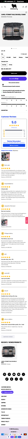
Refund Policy (5, 415)
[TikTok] (6, 379)
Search (3, 399)
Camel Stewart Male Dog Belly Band (9, 362)
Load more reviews (8, 336)
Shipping (3, 402)
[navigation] (11, 48)
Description (4, 110)
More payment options (14, 82)
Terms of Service (5, 418)
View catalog (2, 7)
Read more (20, 1)
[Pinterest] (9, 374)
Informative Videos (6, 409)
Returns (3, 405)
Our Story (4, 396)
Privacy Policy (5, 421)
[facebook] (18, 374)
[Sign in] (23, 7)
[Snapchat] (16, 379)
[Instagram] (4, 374)
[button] (1, 1)
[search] (5, 7)
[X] (23, 374)
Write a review (14, 145)
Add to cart (14, 73)
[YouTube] (14, 374)
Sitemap (3, 424)
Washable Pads (4, 61)
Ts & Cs (3, 412)
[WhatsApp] (21, 379)
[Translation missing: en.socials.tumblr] (11, 379)
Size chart (24, 54)
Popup (15, 97)
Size (14, 54)
